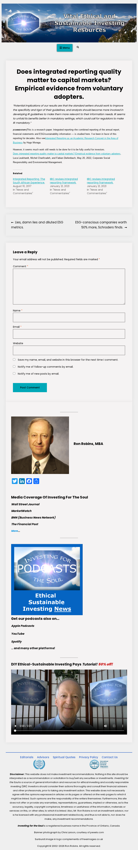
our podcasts (30, 618)
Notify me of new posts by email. (38, 374)
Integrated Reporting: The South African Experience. (29, 180)
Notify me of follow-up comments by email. (45, 367)
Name (17, 310)
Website (18, 343)
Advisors (43, 757)
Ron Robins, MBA (88, 443)
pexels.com (97, 832)
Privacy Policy (88, 757)
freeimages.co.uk (92, 839)
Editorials (26, 757)
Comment (20, 266)
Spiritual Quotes (64, 757)
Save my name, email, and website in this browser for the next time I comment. (68, 360)
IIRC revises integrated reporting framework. (64, 180)
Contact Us (110, 757)
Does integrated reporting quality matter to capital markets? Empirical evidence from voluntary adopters (66, 153)
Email (17, 327)
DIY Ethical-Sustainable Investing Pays (62, 664)
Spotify (16, 642)
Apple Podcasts (22, 626)
